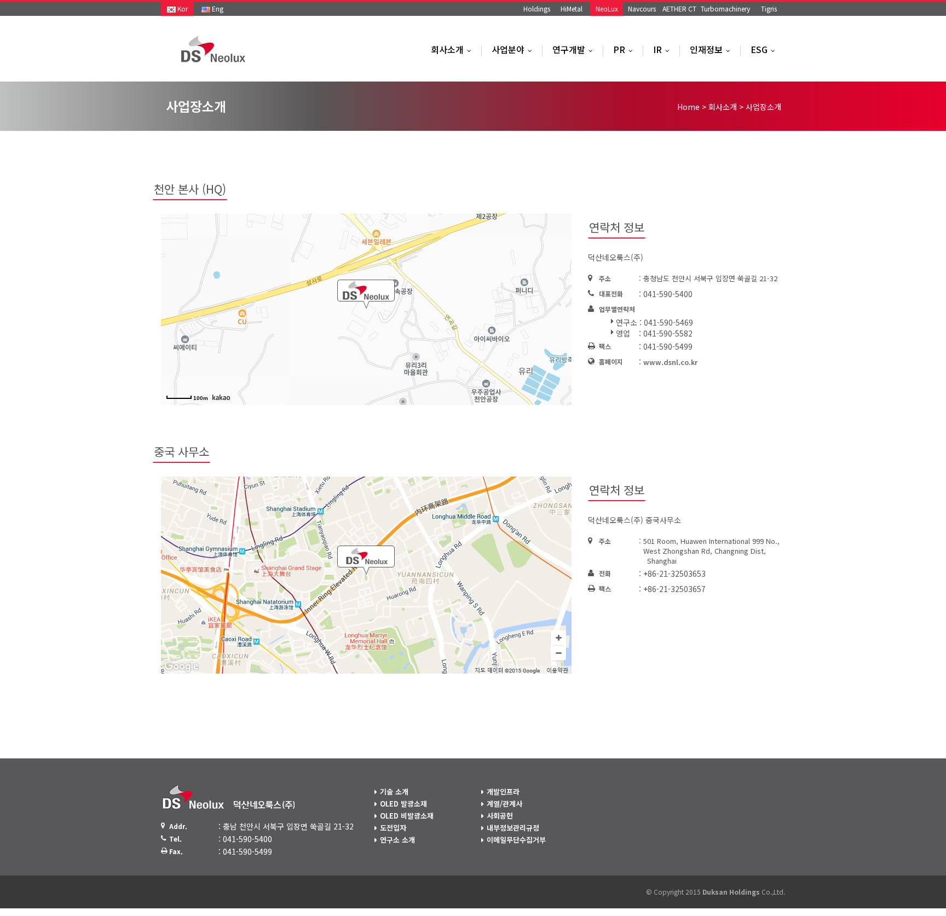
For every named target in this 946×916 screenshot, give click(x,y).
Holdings (536, 8)
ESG (765, 49)
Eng (216, 8)
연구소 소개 (397, 839)
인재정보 (712, 49)
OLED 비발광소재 (407, 815)
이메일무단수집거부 (516, 839)
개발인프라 (503, 791)
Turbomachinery (725, 8)
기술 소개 (394, 791)
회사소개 (453, 49)
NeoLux (607, 8)
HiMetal (571, 8)
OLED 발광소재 (403, 803)
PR (625, 49)
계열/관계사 (504, 803)
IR (663, 49)
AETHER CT (679, 8)
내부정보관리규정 (513, 827)
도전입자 (393, 827)
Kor (182, 8)
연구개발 (575, 49)
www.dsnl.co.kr (670, 362)
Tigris (769, 8)
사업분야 (514, 49)
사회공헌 (500, 815)
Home (688, 106)
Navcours (642, 8)
